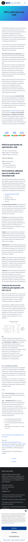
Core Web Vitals (14, 111)
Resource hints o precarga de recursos (11, 442)
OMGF (23, 444)
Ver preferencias (14, 536)
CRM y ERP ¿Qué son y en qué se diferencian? (13, 499)
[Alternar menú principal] (25, 3)
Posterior (14, 461)
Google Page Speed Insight (12, 194)
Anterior (14, 458)
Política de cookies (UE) (8, 487)
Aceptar (14, 528)
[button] (26, 511)
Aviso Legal (22, 540)
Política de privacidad (9, 523)
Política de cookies (6, 540)
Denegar (14, 532)
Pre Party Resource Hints (8, 446)
